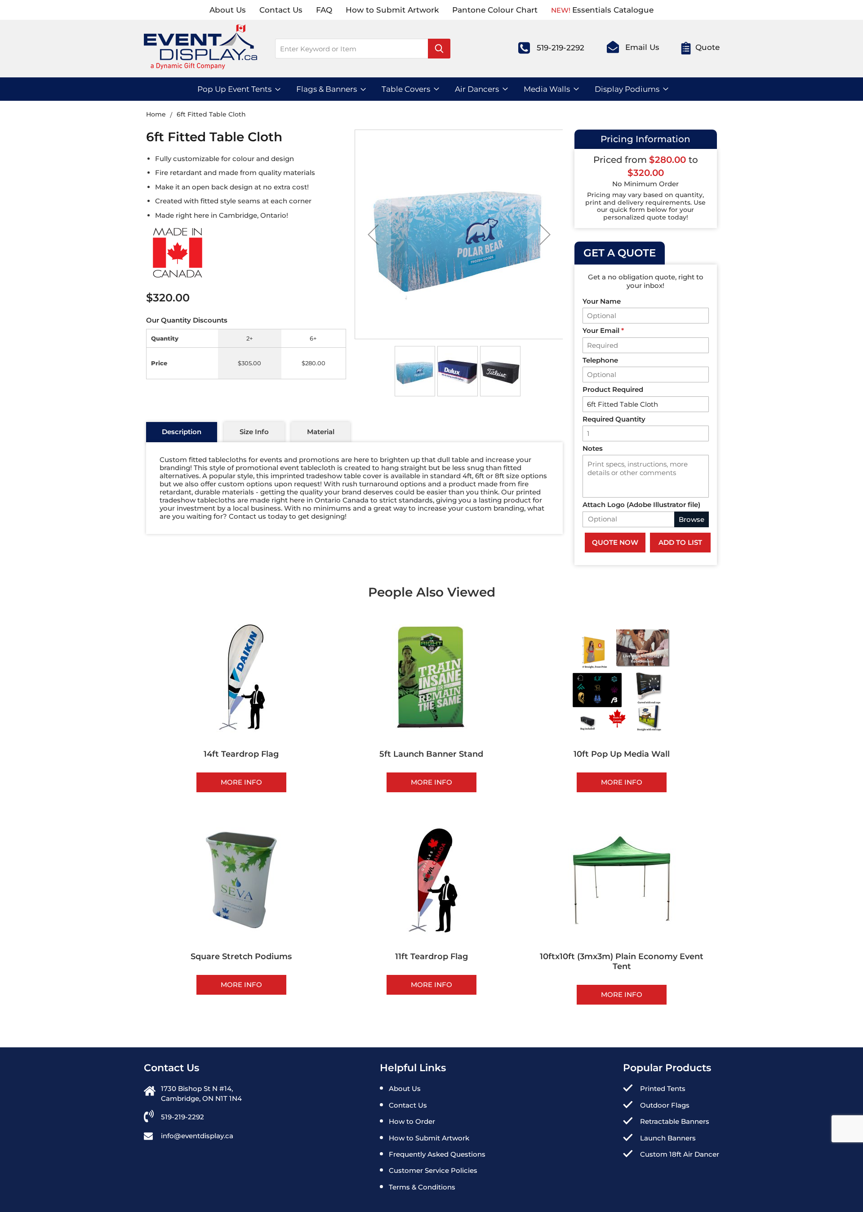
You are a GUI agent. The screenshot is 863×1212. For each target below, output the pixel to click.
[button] (373, 234)
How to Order (412, 1121)
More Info (241, 782)
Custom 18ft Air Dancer (679, 1154)
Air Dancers (477, 89)
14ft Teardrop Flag (241, 754)
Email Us (642, 47)
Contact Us (280, 9)
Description (181, 431)
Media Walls (547, 89)
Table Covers (406, 89)
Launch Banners (668, 1138)
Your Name (602, 301)
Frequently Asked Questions (437, 1154)
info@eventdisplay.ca (197, 1135)
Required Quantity (614, 419)
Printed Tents (662, 1088)
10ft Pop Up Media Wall (622, 754)
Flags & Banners (326, 89)
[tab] (181, 433)
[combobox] (362, 48)
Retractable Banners (674, 1121)
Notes (593, 448)
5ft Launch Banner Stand (431, 754)
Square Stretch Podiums (241, 956)
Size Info (254, 431)
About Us (227, 9)
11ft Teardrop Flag (431, 956)
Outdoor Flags (665, 1105)
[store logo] (200, 50)
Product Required (613, 389)
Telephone (600, 360)
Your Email (603, 330)
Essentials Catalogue (613, 9)
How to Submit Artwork (392, 9)
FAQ (324, 9)
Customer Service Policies (433, 1170)
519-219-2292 (560, 48)
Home (157, 114)
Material (320, 431)
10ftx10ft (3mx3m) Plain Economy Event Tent (621, 961)
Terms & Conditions (422, 1187)
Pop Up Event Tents (234, 89)
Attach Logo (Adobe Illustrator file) (641, 504)
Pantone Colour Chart (495, 9)
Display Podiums (627, 89)
